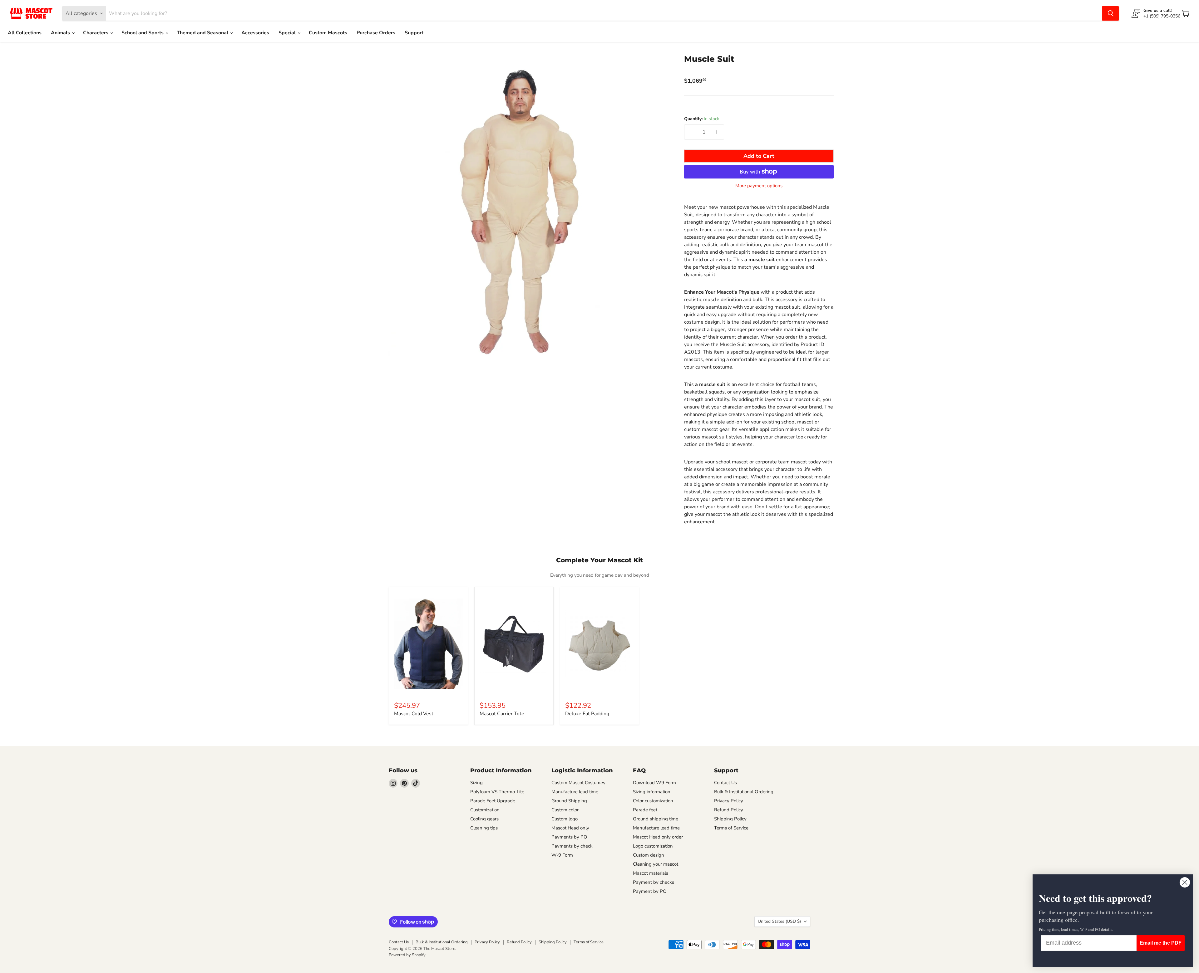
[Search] (1110, 13)
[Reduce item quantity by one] (691, 132)
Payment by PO (650, 891)
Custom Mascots (328, 32)
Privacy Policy (728, 801)
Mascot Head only (570, 828)
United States (779, 921)
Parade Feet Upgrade (492, 801)
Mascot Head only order (658, 837)
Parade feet (645, 810)
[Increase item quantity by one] (716, 132)
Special (288, 32)
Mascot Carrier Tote (502, 713)
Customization (485, 810)
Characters (96, 32)
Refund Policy (728, 810)
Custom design (648, 855)
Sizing (476, 783)
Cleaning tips (484, 828)
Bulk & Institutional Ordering (743, 792)
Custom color (565, 810)
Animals (61, 32)
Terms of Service (731, 828)
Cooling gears (484, 819)
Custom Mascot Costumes (578, 783)
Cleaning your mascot (655, 864)
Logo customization (653, 846)
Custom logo (564, 819)
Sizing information (651, 792)
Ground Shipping (569, 801)
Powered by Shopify (407, 955)
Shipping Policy (730, 819)
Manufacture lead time (574, 792)
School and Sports (143, 32)
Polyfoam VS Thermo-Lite (497, 792)
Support (414, 32)
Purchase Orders (376, 32)
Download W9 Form (654, 783)
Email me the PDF (1161, 943)
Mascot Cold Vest (413, 713)
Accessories (255, 32)
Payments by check (572, 846)
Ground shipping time (655, 819)
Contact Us (725, 783)
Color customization (653, 801)
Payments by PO (569, 837)
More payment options (758, 185)
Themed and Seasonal (203, 32)
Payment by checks (653, 882)
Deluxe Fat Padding (587, 713)
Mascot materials (650, 873)
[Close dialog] (1184, 882)
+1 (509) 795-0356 (1161, 16)
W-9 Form (562, 855)
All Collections (25, 32)
